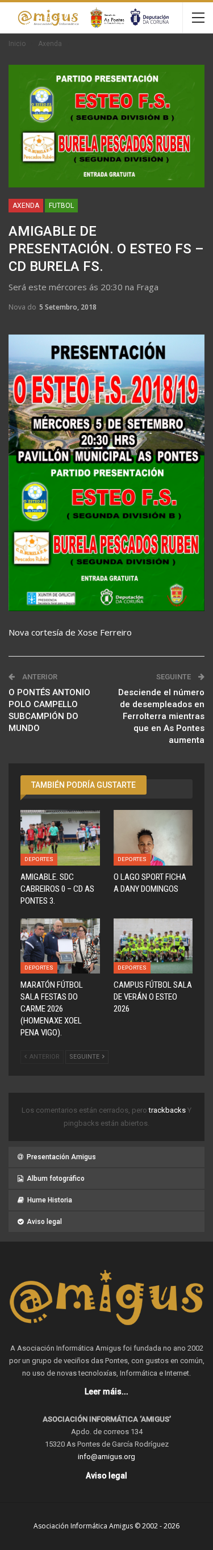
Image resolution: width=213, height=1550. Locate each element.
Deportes (38, 859)
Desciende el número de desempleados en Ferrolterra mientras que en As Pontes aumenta (161, 716)
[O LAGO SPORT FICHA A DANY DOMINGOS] (153, 838)
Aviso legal (44, 1222)
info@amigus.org (106, 1456)
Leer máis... (106, 1391)
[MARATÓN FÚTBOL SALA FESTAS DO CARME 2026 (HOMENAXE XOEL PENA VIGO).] (60, 946)
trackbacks (168, 1110)
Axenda (25, 206)
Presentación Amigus (61, 1157)
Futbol (61, 206)
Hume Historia (49, 1200)
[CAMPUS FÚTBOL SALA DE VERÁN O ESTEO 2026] (153, 946)
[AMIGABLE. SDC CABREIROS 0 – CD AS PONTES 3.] (60, 838)
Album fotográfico (56, 1179)
